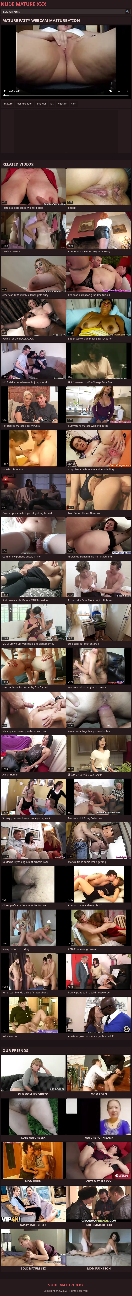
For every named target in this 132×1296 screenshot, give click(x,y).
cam (73, 103)
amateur (41, 103)
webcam (62, 103)
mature (8, 103)
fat (51, 103)
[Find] (127, 11)
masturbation (24, 103)
